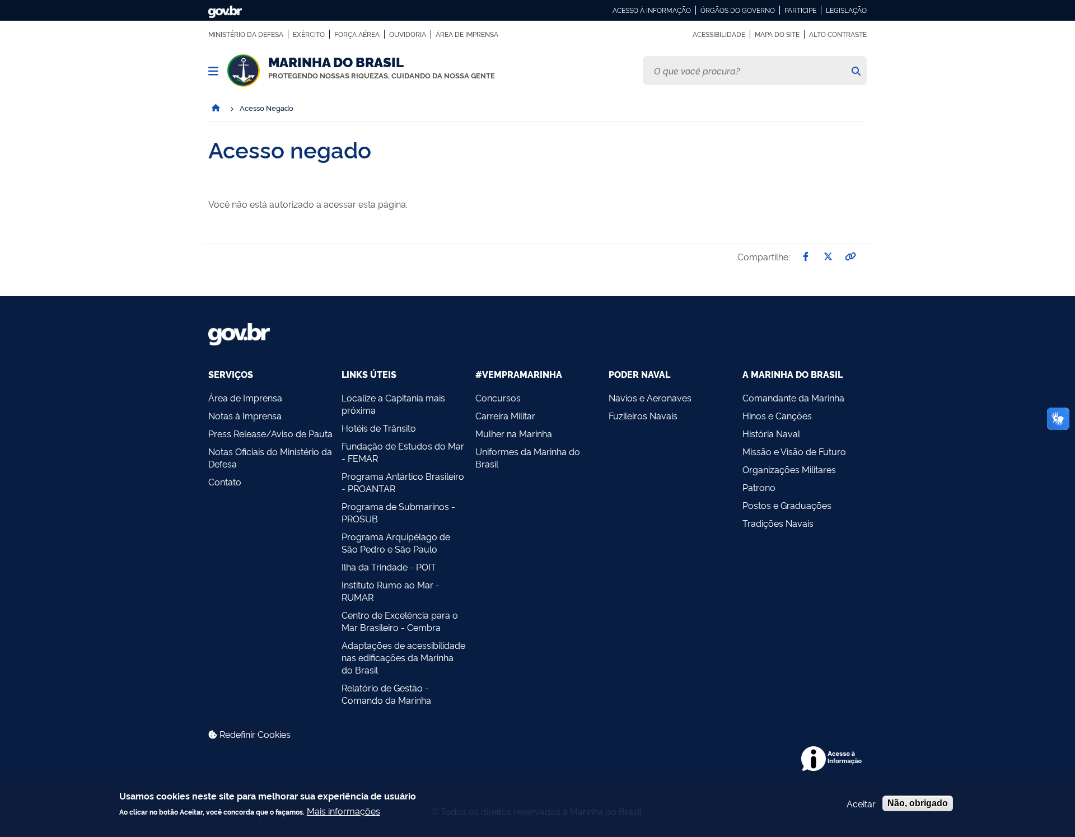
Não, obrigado (917, 803)
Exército (309, 34)
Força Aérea (357, 34)
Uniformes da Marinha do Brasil (527, 457)
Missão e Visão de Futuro (794, 451)
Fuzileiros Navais (643, 415)
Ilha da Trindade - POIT (389, 566)
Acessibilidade (719, 34)
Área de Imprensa (467, 34)
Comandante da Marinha (793, 397)
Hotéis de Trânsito (379, 428)
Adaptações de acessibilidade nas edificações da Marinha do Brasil (403, 657)
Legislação (846, 10)
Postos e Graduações (786, 505)
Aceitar (861, 803)
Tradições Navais (778, 523)
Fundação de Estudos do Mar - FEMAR (403, 451)
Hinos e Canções (777, 415)
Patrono (758, 487)
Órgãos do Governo (737, 10)
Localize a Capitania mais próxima (393, 403)
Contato (224, 481)
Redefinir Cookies (254, 734)
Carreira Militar (505, 415)
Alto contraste (838, 34)
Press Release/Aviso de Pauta (270, 433)
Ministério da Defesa (245, 34)
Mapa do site (777, 34)
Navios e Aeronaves (650, 397)
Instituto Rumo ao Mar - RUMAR (391, 590)
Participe (800, 10)
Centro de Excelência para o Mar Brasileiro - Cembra (400, 621)
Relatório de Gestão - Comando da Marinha (386, 693)
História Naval (771, 433)
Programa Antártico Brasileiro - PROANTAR (403, 482)
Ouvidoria (407, 34)
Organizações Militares (789, 469)
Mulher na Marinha (513, 433)
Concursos (498, 397)
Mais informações (343, 811)
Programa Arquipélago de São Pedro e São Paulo (396, 542)
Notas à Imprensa (245, 415)
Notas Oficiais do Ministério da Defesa (270, 457)
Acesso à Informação (652, 10)
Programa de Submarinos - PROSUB (398, 512)
